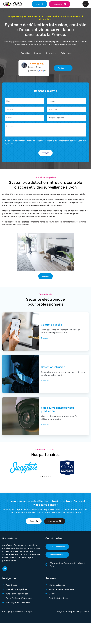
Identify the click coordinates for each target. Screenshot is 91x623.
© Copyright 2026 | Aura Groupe (17, 611)
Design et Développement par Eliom (72, 611)
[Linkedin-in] (4, 568)
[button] (40, 476)
